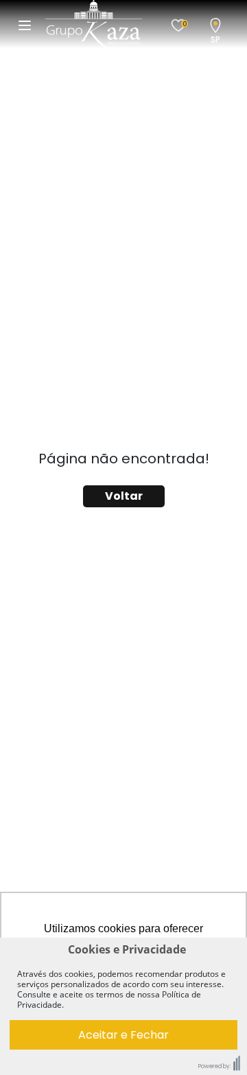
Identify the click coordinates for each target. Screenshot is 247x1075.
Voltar (124, 496)
